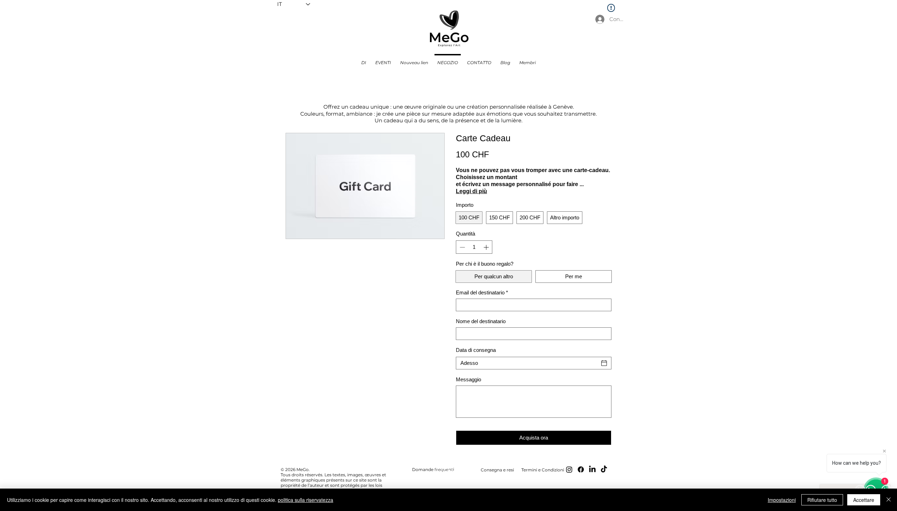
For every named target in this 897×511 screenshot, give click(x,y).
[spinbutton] (474, 247)
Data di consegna (476, 350)
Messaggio (468, 379)
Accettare (863, 499)
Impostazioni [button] (782, 499)
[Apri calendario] (604, 363)
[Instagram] (569, 469)
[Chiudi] (888, 499)
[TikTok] (604, 469)
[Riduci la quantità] (461, 247)
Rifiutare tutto (822, 499)
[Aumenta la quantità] (487, 247)
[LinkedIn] (592, 469)
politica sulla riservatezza (305, 499)
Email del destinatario (482, 292)
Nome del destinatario (481, 321)
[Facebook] (581, 469)
